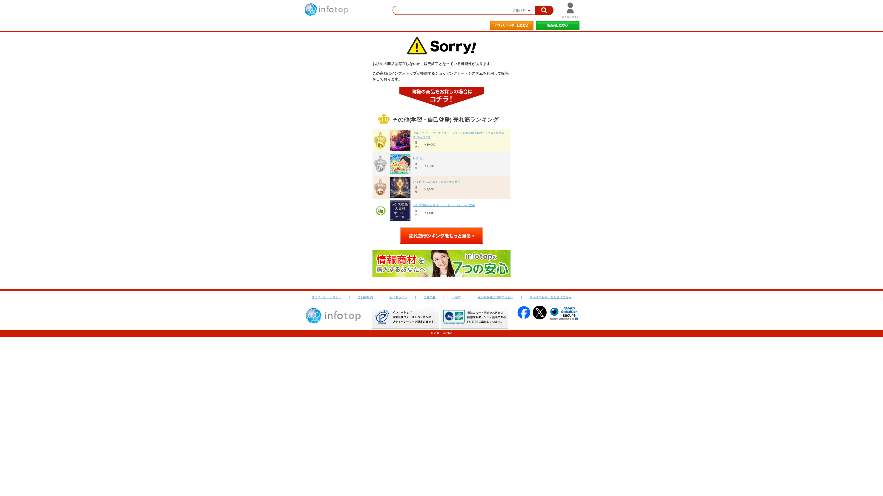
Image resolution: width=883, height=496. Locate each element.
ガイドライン (398, 297)
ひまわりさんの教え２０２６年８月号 (436, 181)
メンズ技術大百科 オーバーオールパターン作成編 (444, 205)
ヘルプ (456, 297)
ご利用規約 (365, 297)
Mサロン (418, 158)
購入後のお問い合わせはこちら (550, 297)
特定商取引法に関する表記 (495, 297)
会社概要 (430, 297)
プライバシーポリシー (326, 297)
